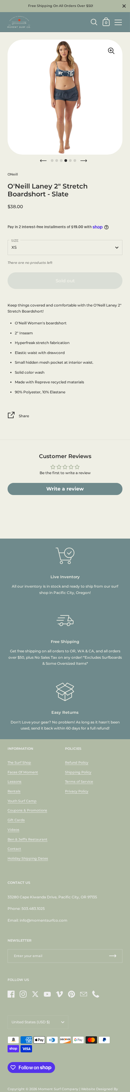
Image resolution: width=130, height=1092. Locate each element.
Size (14, 240)
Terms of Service (79, 781)
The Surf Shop (19, 762)
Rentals (14, 791)
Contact (14, 849)
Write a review (65, 489)
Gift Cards (16, 820)
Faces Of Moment (23, 772)
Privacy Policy (76, 791)
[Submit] (112, 956)
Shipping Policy (78, 772)
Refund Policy (76, 762)
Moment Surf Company (58, 1089)
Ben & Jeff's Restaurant (27, 839)
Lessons (14, 781)
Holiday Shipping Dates (28, 858)
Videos (13, 830)
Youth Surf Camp (22, 801)
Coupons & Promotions (27, 810)
